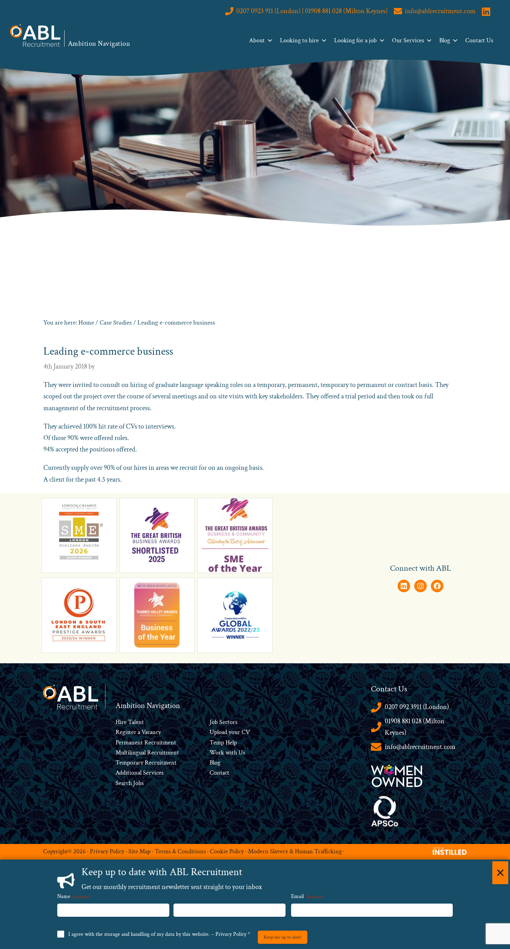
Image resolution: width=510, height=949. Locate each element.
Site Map (139, 851)
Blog (444, 40)
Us (241, 753)
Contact (219, 773)
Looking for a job (355, 40)
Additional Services (139, 773)
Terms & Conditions (180, 851)
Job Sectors (223, 722)
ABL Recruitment (35, 35)
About (257, 40)
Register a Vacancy (138, 732)
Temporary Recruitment (146, 763)
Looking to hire (299, 40)
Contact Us (479, 40)
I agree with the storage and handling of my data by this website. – (159, 934)
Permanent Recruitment (146, 743)
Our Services (408, 40)
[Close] (500, 872)
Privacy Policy (107, 851)
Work (218, 753)
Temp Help (223, 743)
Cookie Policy (227, 851)
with (231, 753)
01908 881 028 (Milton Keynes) (414, 727)
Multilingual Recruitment (147, 753)
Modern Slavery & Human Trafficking (295, 851)
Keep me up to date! (282, 937)
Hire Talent (130, 722)
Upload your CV (230, 732)
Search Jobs (130, 783)
